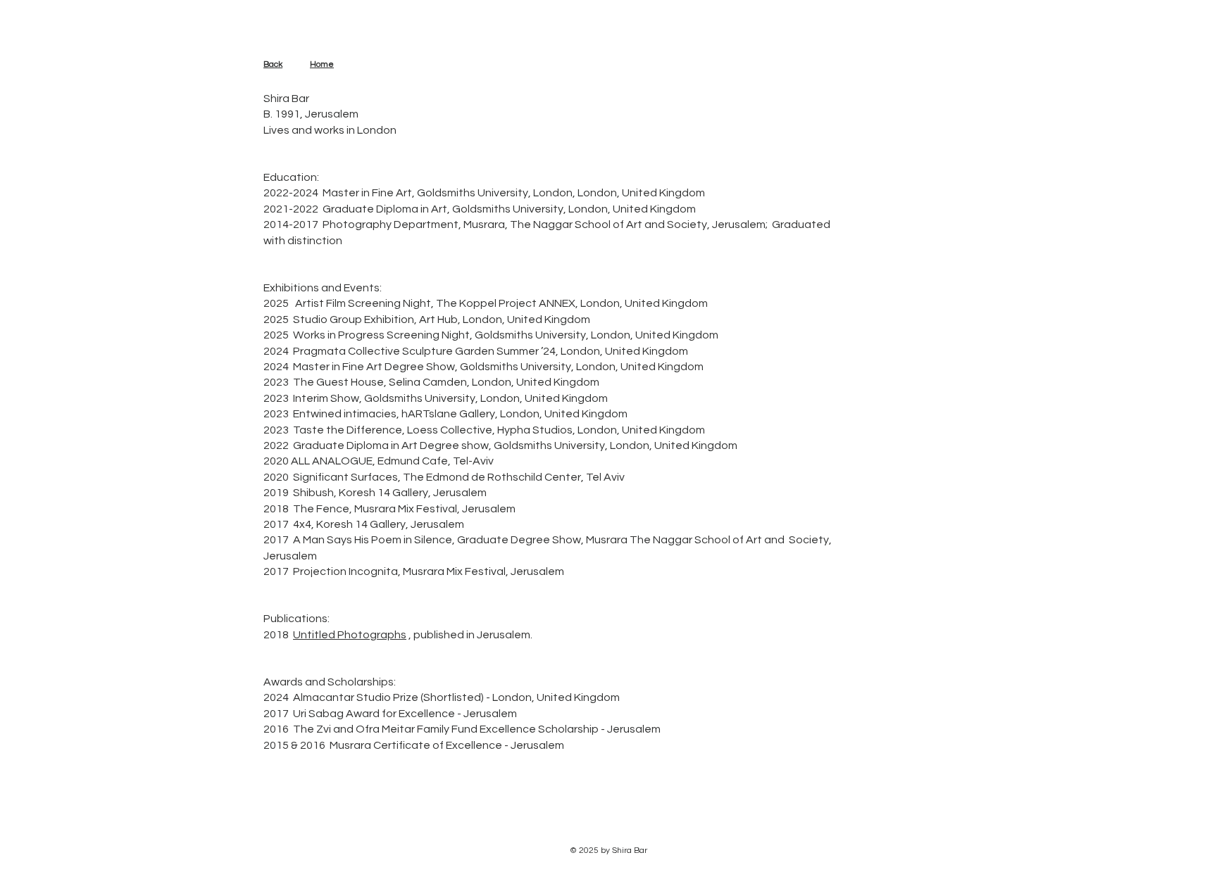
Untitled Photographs (349, 634)
